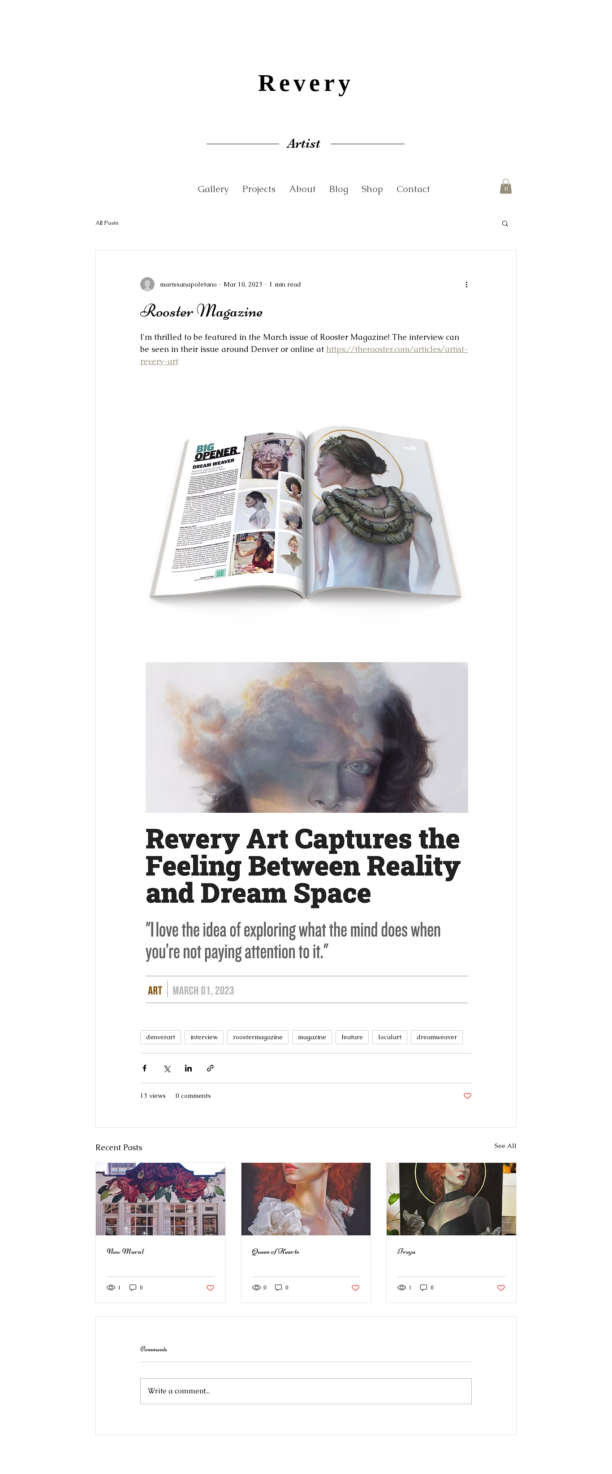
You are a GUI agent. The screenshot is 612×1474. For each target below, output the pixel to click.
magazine (312, 1037)
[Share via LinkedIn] (188, 1068)
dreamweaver (437, 1037)
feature (352, 1037)
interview (204, 1037)
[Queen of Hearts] (306, 1199)
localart (389, 1037)
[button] (506, 186)
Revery (306, 82)
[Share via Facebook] (144, 1068)
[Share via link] (210, 1068)
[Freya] (451, 1199)
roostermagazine (258, 1037)
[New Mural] (160, 1199)
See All (506, 1146)
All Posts (107, 223)
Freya (406, 1251)
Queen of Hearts (275, 1251)
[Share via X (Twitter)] (166, 1068)
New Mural (125, 1251)
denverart (160, 1037)
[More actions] (466, 284)
